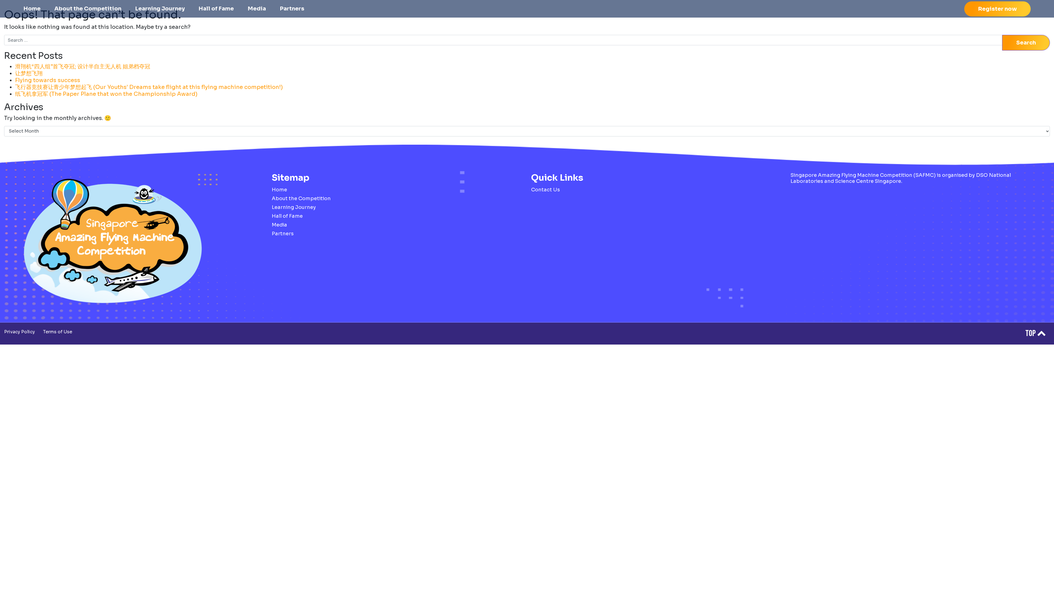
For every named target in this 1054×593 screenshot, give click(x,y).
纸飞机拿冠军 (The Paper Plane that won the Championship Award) (106, 94)
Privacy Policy (19, 332)
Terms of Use (57, 332)
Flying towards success (47, 80)
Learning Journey (160, 8)
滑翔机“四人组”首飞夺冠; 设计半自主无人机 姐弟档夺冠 (82, 66)
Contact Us (545, 190)
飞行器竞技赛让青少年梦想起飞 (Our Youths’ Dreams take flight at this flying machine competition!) (149, 87)
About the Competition (87, 8)
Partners (292, 8)
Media (257, 8)
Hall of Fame (216, 8)
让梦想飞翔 (29, 73)
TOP (1031, 333)
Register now (997, 8)
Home (32, 8)
